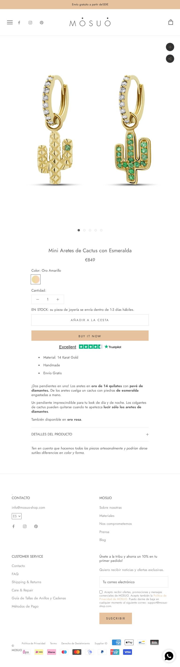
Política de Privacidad (33, 643)
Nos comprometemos (115, 523)
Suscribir (115, 618)
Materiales (106, 515)
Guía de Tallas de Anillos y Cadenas (39, 598)
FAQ (15, 574)
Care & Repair (22, 590)
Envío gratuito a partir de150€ (90, 4)
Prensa (104, 531)
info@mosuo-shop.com (28, 507)
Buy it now (90, 336)
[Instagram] (30, 22)
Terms (53, 643)
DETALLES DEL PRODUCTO (51, 434)
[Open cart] (171, 22)
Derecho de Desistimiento (75, 643)
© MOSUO (17, 648)
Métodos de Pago (25, 606)
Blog (102, 539)
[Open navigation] (10, 22)
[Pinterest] (41, 22)
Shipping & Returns (26, 582)
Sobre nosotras (110, 507)
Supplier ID (101, 643)
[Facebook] (19, 22)
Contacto (18, 565)
